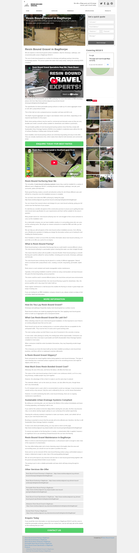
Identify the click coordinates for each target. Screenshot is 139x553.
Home (27, 10)
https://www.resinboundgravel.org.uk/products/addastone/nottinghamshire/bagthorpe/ (51, 506)
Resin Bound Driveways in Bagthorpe (36, 539)
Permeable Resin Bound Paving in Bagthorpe (38, 543)
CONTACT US (54, 530)
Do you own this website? (96, 64)
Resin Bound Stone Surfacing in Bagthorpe (37, 541)
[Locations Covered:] (24, 1)
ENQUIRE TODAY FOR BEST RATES (54, 144)
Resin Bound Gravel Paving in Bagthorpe (37, 537)
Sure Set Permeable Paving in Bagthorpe (38, 551)
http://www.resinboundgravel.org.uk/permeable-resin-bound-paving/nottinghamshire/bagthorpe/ (53, 428)
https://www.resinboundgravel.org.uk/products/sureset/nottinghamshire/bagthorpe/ (50, 513)
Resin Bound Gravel (108, 537)
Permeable (70, 10)
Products (108, 10)
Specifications (89, 10)
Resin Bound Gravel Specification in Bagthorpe (39, 545)
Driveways (39, 10)
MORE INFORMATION (54, 299)
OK (108, 64)
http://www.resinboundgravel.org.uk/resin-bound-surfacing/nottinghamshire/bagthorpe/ (51, 199)
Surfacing (54, 10)
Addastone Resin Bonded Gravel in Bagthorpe (40, 549)
